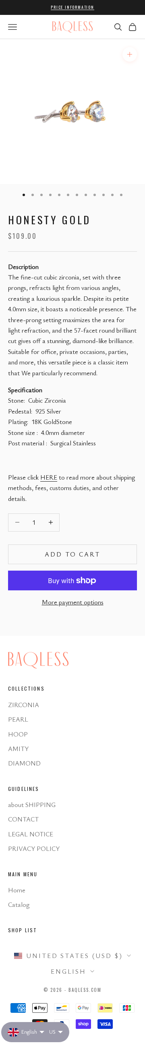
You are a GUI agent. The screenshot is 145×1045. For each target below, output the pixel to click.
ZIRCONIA (23, 704)
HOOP (18, 734)
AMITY (18, 748)
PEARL (18, 719)
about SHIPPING (32, 804)
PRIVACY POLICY (34, 848)
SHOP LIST (22, 930)
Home (16, 890)
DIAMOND (24, 763)
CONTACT (23, 819)
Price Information (72, 7)
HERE (48, 477)
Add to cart (72, 554)
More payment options (73, 602)
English (68, 971)
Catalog (18, 904)
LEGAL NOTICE (30, 834)
